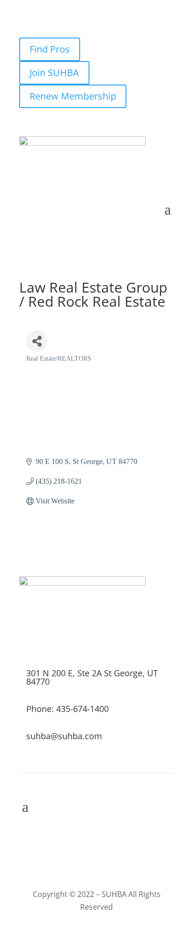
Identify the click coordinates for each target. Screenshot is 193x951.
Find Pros (50, 49)
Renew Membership (73, 96)
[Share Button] (36, 341)
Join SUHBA (54, 72)
